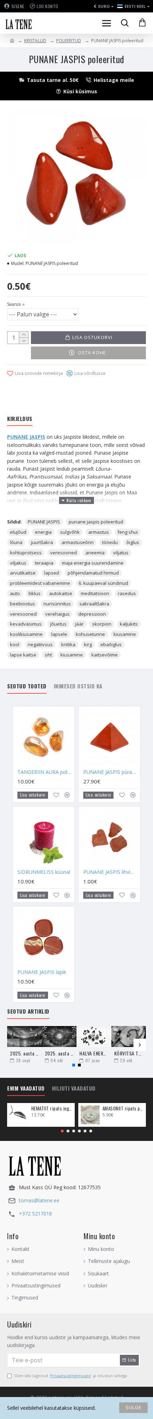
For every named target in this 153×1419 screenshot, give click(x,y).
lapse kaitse (23, 655)
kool (14, 644)
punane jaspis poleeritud (96, 522)
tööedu (110, 542)
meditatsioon (95, 593)
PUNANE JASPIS (26, 436)
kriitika (68, 644)
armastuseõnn (78, 542)
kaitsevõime (104, 655)
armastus (98, 532)
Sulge (134, 1407)
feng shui (127, 532)
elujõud (18, 532)
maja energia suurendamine (92, 563)
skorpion (101, 624)
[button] (13, 1045)
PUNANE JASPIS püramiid (110, 772)
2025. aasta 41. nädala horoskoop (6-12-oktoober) (59, 1053)
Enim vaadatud (26, 1088)
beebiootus (22, 603)
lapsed (51, 573)
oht (48, 655)
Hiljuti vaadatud (74, 1088)
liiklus (34, 593)
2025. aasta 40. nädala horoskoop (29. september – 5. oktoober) (24, 1053)
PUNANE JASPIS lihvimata (110, 872)
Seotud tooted (27, 686)
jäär (79, 624)
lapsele (59, 634)
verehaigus (57, 614)
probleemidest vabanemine (40, 583)
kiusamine (125, 634)
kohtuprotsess (26, 552)
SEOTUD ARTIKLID (28, 1011)
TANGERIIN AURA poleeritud (45, 772)
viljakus (18, 563)
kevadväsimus (26, 624)
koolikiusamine (26, 634)
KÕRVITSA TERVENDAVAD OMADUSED (128, 1053)
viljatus (120, 552)
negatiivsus (40, 644)
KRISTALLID (35, 41)
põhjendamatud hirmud (93, 573)
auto (15, 593)
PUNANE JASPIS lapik (41, 972)
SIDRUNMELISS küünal (43, 872)
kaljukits (129, 624)
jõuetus (58, 624)
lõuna (16, 542)
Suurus (14, 304)
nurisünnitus (57, 603)
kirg (88, 644)
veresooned (63, 552)
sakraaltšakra (94, 603)
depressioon (92, 614)
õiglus (132, 542)
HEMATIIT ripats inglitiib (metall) (51, 1108)
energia (43, 532)
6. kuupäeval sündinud (103, 583)
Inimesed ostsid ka (78, 686)
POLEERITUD (68, 41)
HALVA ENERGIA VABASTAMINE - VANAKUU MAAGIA (94, 1053)
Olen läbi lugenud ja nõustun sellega (70, 1375)
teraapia (44, 563)
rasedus (127, 593)
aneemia (95, 552)
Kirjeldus (19, 418)
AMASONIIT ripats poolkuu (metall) (122, 1108)
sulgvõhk (70, 532)
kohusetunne (90, 634)
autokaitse (60, 593)
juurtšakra (42, 542)
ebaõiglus (111, 644)
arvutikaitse (23, 573)
